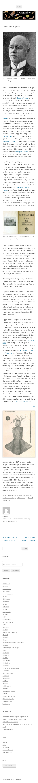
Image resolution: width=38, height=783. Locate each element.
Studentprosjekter (8, 699)
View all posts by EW (10, 521)
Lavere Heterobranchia (10, 632)
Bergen (5, 118)
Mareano (5, 640)
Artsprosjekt (6, 591)
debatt (5, 604)
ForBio (5, 609)
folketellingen (7, 136)
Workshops (6, 704)
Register (5, 742)
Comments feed (8, 750)
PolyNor (5, 681)
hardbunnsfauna (8, 622)
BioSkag (5, 596)
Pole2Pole (6, 676)
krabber (5, 630)
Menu (19, 6)
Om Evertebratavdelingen (11, 668)
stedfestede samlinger (9, 696)
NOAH (5, 650)
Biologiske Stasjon (21, 152)
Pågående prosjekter (9, 691)
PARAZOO (6, 671)
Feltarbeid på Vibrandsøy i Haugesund (14, 719)
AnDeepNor (6, 584)
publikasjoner (21, 498)
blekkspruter (7, 599)
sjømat (5, 694)
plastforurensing (8, 673)
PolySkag (5, 683)
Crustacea (6, 602)
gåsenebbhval (7, 619)
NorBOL (5, 658)
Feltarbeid (6, 607)
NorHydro (6, 665)
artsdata (5, 586)
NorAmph (6, 653)
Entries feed (6, 747)
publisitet (5, 688)
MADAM (5, 635)
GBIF (4, 617)
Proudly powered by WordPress (12, 779)
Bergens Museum (23, 98)
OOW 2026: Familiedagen (10, 722)
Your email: (6, 562)
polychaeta (6, 678)
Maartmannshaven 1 (10, 141)
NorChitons (6, 660)
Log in (4, 745)
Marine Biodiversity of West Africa (13, 642)
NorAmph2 (6, 655)
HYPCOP (5, 625)
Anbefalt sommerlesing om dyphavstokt (15, 717)
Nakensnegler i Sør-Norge (11, 648)
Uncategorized (7, 701)
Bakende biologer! (8, 729)
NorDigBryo (6, 663)
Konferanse (6, 627)
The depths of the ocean (21, 402)
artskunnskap (7, 589)
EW (34, 407)
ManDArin (6, 637)
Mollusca (5, 645)
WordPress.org (7, 752)
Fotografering (7, 612)
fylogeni (5, 614)
